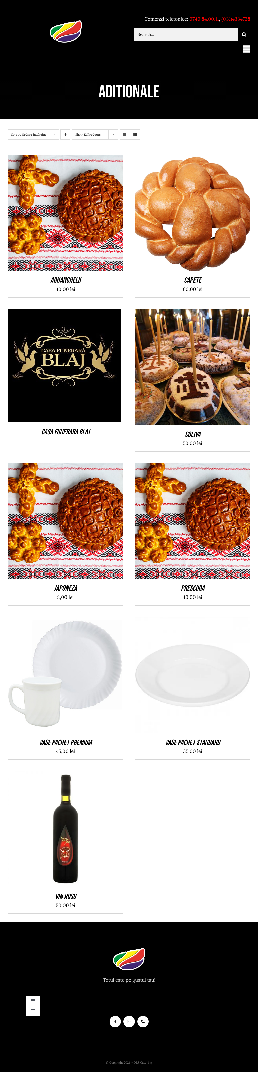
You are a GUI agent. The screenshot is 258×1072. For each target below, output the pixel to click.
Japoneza (65, 588)
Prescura (192, 588)
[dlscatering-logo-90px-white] (65, 22)
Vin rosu (65, 896)
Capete (192, 280)
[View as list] (135, 134)
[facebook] (115, 1021)
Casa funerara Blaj (65, 432)
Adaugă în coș (54, 214)
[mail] (129, 1021)
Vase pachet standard (192, 742)
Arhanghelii (65, 280)
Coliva (192, 434)
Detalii (84, 214)
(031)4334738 (235, 19)
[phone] (143, 1021)
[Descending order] (65, 134)
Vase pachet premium (65, 742)
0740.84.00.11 (204, 19)
